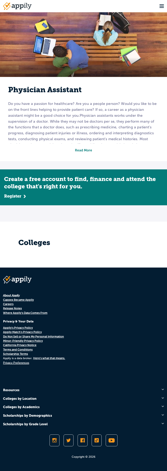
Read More (83, 150)
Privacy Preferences (16, 362)
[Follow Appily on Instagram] (54, 440)
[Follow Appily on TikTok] (97, 440)
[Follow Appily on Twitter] (69, 440)
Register (12, 196)
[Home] (17, 6)
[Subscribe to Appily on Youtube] (112, 440)
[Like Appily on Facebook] (83, 440)
